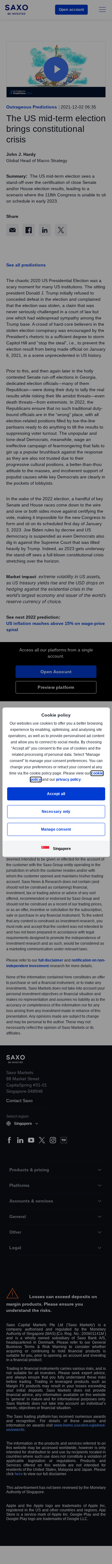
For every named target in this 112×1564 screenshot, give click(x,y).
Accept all (56, 793)
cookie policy (43, 779)
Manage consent (56, 829)
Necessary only (56, 811)
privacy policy (83, 779)
